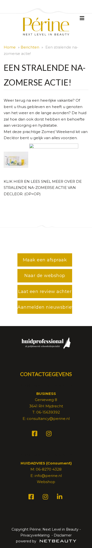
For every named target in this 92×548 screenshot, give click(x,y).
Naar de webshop (44, 275)
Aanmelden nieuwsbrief (44, 307)
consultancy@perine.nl (48, 418)
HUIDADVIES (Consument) (46, 463)
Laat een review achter (44, 291)
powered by (26, 541)
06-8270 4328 (49, 469)
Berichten (30, 47)
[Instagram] (49, 434)
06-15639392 (48, 412)
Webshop (46, 481)
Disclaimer (63, 535)
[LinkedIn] (60, 497)
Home (10, 47)
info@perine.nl (48, 475)
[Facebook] (35, 434)
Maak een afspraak (45, 260)
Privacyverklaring (35, 535)
